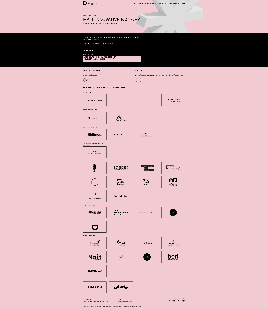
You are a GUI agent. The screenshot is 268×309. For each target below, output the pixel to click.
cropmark (139, 306)
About (85, 15)
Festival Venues (93, 15)
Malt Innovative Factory (94, 37)
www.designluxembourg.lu (103, 301)
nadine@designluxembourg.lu (125, 301)
